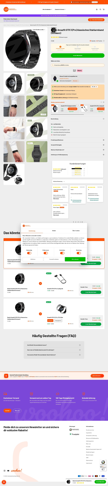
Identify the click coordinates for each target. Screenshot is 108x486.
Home (5, 25)
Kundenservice (90, 430)
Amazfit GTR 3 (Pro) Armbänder (22, 25)
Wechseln (75, 80)
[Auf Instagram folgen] (5, 471)
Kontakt (7, 410)
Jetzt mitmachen (96, 375)
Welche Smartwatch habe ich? (12, 20)
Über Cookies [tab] (76, 230)
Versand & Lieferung (91, 435)
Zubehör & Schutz (59, 9)
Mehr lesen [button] (56, 198)
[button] (55, 37)
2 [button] (75, 222)
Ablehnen (32, 259)
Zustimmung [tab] (32, 230)
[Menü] (106, 460)
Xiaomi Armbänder (11, 25)
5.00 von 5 (63, 169)
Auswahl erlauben (54, 259)
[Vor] (103, 102)
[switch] (46, 253)
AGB (87, 457)
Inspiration (89, 432)
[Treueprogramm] (4, 482)
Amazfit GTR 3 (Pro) (64, 78)
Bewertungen (89, 455)
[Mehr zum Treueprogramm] (103, 41)
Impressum (89, 463)
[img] (56, 187)
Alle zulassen (75, 259)
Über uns (17, 410)
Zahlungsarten (90, 441)
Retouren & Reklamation (92, 438)
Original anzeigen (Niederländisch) (77, 200)
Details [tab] (54, 230)
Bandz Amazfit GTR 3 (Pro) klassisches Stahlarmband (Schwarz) (43, 25)
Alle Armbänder (47, 9)
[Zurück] (101, 102)
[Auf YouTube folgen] (8, 471)
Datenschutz (89, 460)
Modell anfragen (90, 452)
